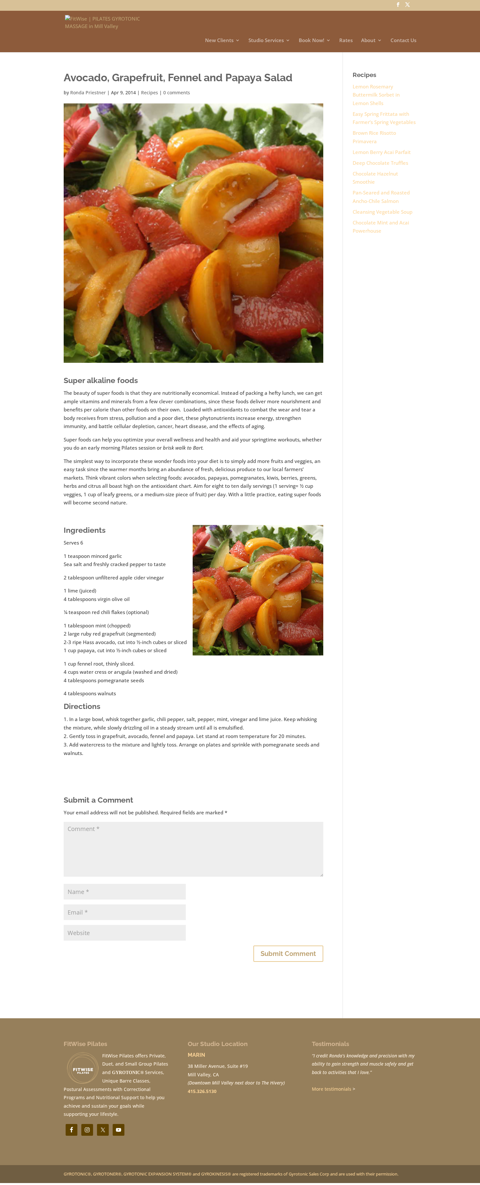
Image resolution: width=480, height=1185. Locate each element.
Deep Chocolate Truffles (380, 163)
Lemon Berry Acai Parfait (382, 152)
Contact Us (403, 40)
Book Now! (311, 40)
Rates (346, 40)
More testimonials (331, 1089)
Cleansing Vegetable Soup (382, 211)
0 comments (176, 92)
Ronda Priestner (88, 92)
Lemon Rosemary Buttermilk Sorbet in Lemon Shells (376, 94)
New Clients (219, 40)
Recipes (149, 92)
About (368, 40)
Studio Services (266, 40)
